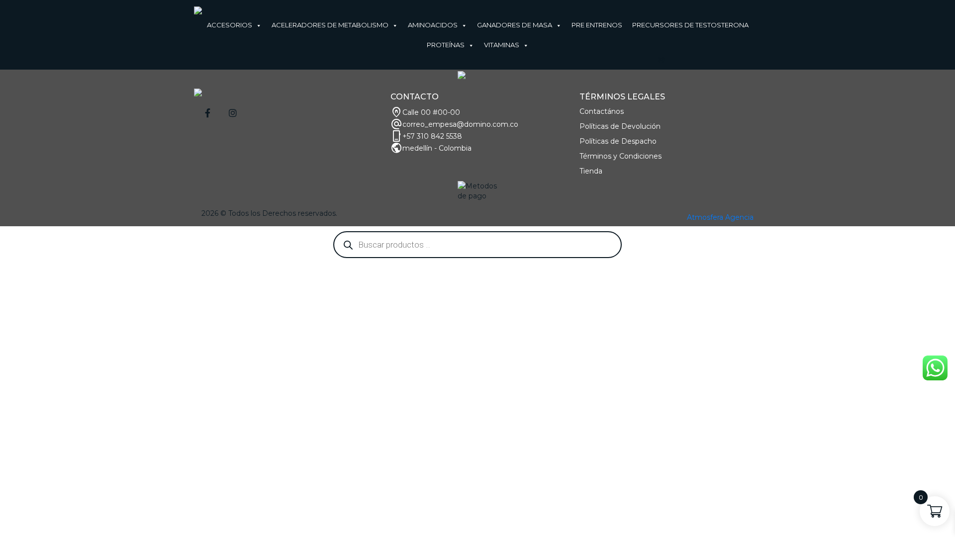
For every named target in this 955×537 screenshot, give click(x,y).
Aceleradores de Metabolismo (330, 25)
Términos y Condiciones (620, 156)
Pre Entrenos (597, 25)
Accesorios (229, 25)
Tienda (590, 171)
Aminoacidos (433, 25)
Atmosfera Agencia (720, 217)
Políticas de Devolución (620, 126)
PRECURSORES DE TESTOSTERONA (690, 25)
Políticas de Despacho (618, 141)
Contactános (601, 111)
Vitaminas (501, 45)
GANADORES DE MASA (514, 25)
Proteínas (446, 45)
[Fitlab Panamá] (198, 9)
